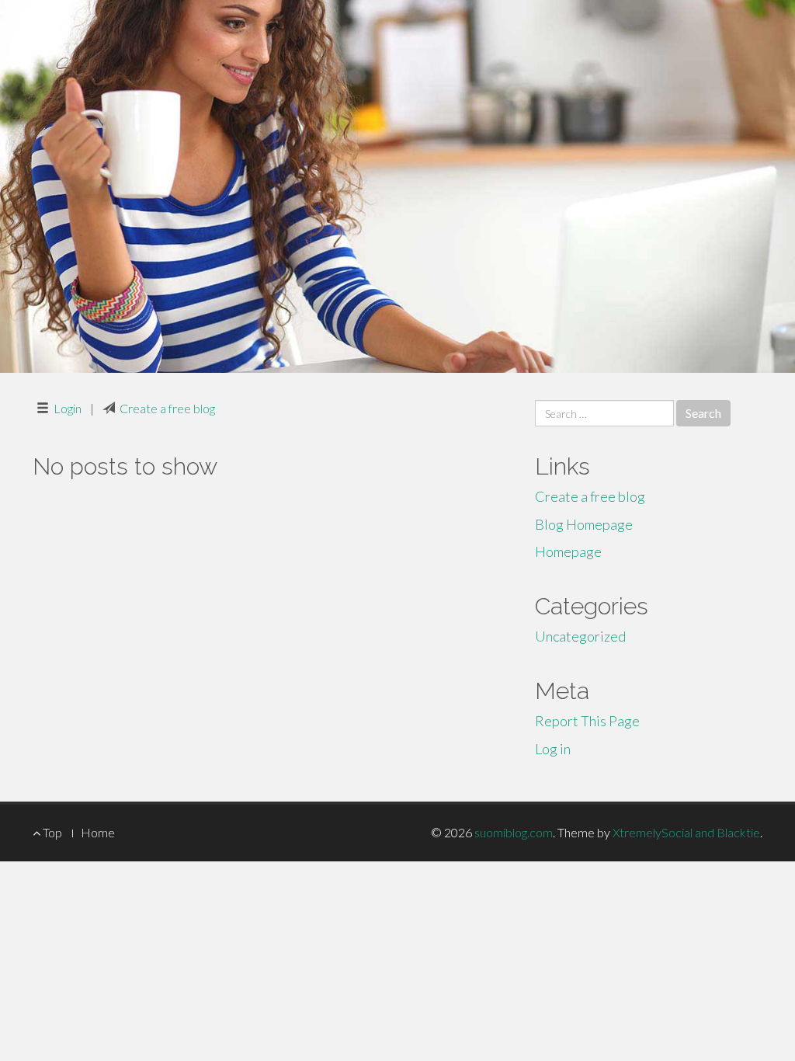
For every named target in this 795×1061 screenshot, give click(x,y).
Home (98, 832)
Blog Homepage (584, 524)
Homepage (568, 551)
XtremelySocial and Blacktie (686, 832)
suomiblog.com (513, 832)
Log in (553, 748)
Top (51, 832)
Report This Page (587, 720)
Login (68, 408)
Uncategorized (580, 636)
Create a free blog (167, 408)
